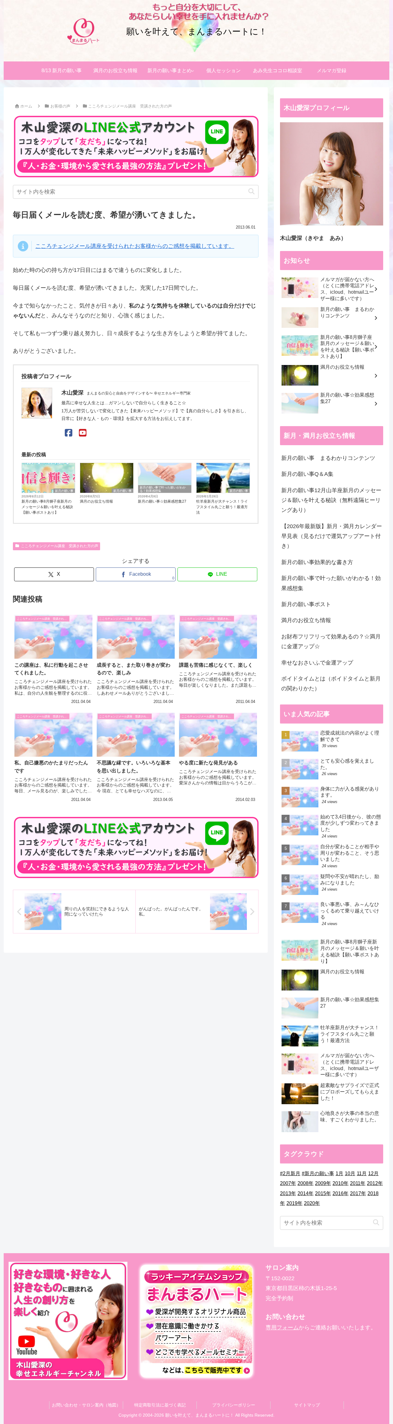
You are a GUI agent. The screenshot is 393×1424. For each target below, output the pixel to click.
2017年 (358, 1193)
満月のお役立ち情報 (96, 501)
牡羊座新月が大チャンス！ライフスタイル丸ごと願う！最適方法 (222, 507)
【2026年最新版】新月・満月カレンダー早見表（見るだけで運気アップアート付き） (331, 536)
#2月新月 (290, 1173)
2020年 (312, 1203)
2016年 (340, 1193)
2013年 (288, 1193)
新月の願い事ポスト (306, 604)
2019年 (294, 1203)
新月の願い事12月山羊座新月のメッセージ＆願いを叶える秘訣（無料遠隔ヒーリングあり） (331, 500)
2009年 (323, 1183)
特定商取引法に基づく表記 (160, 1404)
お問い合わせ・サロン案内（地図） (86, 1404)
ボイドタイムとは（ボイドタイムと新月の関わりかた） (331, 684)
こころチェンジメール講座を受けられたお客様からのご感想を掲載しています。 (134, 246)
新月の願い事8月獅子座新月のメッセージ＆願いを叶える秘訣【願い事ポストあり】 (47, 507)
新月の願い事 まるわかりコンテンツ (328, 458)
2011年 (357, 1183)
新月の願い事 (64, 490)
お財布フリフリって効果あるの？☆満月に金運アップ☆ (331, 641)
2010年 (340, 1183)
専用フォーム (282, 1327)
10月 (350, 1173)
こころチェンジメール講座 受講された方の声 (59, 546)
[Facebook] (68, 433)
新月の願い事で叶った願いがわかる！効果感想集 (163, 489)
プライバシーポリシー (233, 1404)
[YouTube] (82, 433)
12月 (373, 1173)
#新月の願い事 (318, 1173)
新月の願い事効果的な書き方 (317, 562)
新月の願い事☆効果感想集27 (162, 501)
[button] (251, 191)
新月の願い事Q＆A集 (307, 474)
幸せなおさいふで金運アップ (317, 663)
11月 (362, 1173)
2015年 (323, 1193)
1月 (339, 1173)
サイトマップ (307, 1404)
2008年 (305, 1183)
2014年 (305, 1193)
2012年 (375, 1183)
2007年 (288, 1183)
